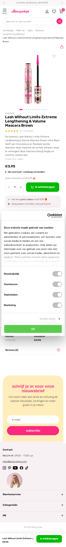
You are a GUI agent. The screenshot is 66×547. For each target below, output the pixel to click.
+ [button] (21, 187)
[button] (3, 3)
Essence (10, 113)
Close (33, 494)
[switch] (57, 284)
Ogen (30, 30)
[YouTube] (15, 468)
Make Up (20, 30)
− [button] (9, 187)
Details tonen (48, 318)
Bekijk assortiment (5, 10)
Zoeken (59, 21)
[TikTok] (26, 468)
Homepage (8, 30)
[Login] (47, 11)
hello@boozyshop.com (15, 461)
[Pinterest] (9, 468)
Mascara (40, 30)
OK (33, 328)
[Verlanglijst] (54, 56)
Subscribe (33, 430)
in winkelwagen (49, 538)
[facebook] (21, 468)
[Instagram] (4, 468)
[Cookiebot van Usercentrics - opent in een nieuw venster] (47, 216)
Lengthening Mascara (14, 34)
